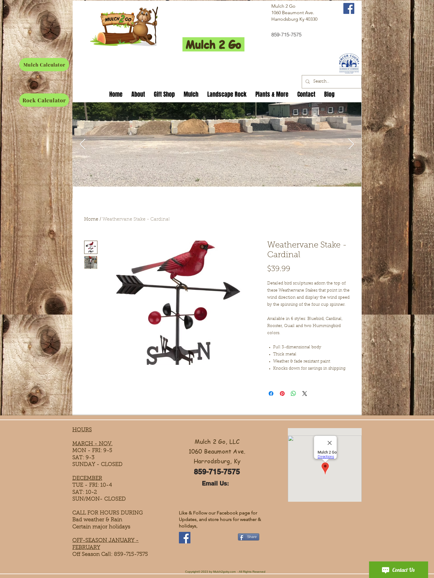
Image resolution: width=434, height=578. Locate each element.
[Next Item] (351, 144)
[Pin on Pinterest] (282, 393)
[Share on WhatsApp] (293, 393)
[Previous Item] (82, 144)
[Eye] (349, 63)
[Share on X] (304, 393)
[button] (164, 93)
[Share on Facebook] (271, 393)
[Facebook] (184, 537)
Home (91, 219)
